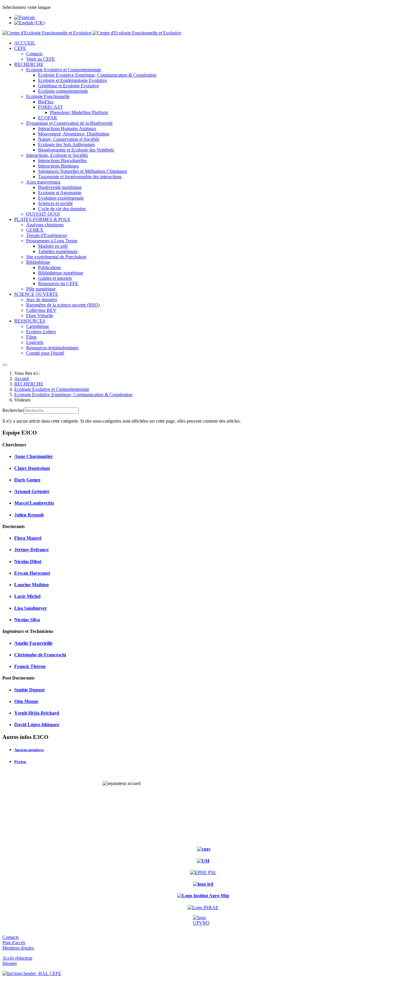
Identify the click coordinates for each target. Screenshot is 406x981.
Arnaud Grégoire (31, 491)
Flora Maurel (27, 538)
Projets (20, 761)
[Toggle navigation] (4, 365)
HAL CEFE (48, 973)
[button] (20, 48)
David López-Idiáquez (36, 724)
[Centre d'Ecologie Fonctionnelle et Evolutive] (91, 32)
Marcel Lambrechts (34, 502)
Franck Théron (29, 666)
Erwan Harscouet (32, 573)
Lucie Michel (27, 596)
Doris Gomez (27, 479)
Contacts (10, 937)
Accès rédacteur (17, 958)
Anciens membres (29, 750)
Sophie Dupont (29, 689)
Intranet (9, 963)
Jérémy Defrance (31, 549)
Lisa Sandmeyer (30, 608)
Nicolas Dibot (27, 561)
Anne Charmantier (33, 456)
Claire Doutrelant (32, 468)
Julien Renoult (29, 514)
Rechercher (13, 410)
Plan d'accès (13, 942)
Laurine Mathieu (31, 584)
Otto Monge (26, 701)
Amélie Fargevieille (33, 643)
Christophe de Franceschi (40, 654)
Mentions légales (18, 947)
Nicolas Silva (27, 619)
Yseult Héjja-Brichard (36, 712)
